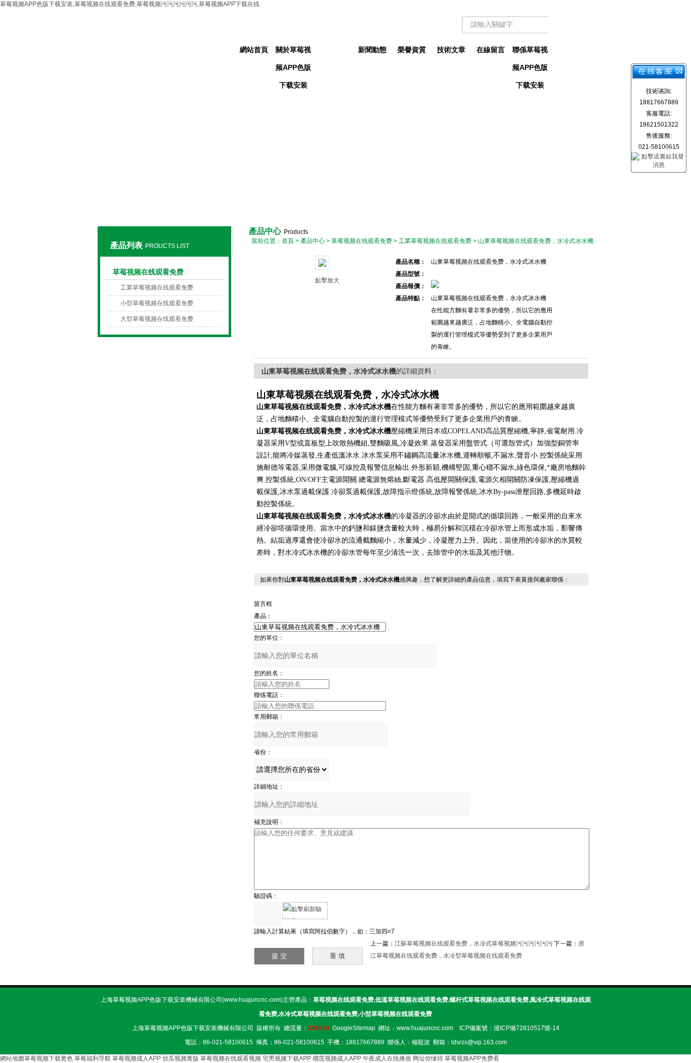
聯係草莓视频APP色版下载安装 (530, 52)
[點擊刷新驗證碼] (305, 910)
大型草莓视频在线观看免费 (156, 318)
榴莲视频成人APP (337, 1058)
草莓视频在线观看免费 (148, 272)
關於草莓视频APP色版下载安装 (293, 52)
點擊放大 (327, 280)
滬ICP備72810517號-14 (526, 1028)
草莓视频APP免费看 (472, 1058)
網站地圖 (12, 1058)
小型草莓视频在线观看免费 (156, 303)
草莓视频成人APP (136, 1058)
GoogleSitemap (353, 1028)
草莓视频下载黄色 (48, 1058)
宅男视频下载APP (287, 1058)
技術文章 (451, 50)
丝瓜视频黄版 (180, 1058)
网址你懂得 (428, 1058)
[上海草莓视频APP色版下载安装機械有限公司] (164, 40)
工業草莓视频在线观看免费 (156, 287)
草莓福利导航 (92, 1058)
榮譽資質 (412, 50)
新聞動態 (372, 50)
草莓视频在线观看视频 (230, 1058)
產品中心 (333, 50)
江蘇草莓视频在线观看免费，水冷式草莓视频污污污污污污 (473, 943)
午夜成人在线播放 (387, 1058)
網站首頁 (254, 50)
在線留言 (491, 50)
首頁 (288, 240)
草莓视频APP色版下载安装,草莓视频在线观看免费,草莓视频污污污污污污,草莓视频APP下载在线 (130, 4)
